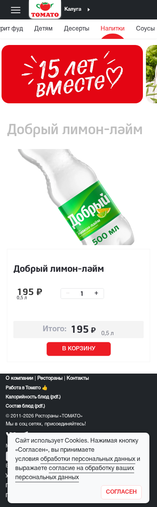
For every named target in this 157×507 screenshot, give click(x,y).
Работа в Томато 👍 (27, 388)
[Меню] (15, 10)
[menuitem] (43, 30)
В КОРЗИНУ (78, 348)
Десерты (76, 29)
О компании (19, 378)
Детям (43, 29)
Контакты (78, 378)
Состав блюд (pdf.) (25, 406)
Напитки (113, 29)
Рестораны (49, 378)
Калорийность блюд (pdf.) (33, 397)
